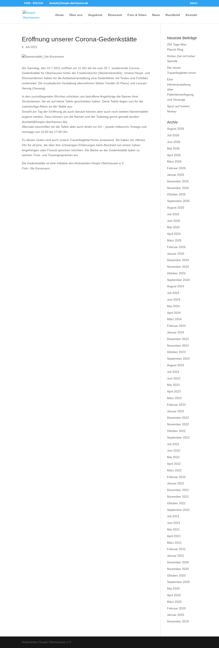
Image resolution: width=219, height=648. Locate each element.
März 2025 (174, 240)
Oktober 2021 (176, 503)
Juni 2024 (173, 299)
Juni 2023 (173, 378)
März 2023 (174, 398)
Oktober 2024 (176, 273)
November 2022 (178, 424)
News (156, 15)
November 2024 (178, 266)
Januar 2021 (175, 555)
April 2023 (174, 391)
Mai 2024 (173, 306)
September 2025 (178, 201)
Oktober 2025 (176, 194)
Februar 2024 (176, 325)
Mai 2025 (173, 227)
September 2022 (178, 437)
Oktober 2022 (176, 431)
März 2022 (174, 470)
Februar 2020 (176, 608)
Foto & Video (136, 15)
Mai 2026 (173, 148)
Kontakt (191, 15)
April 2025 (174, 233)
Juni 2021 (173, 523)
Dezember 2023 (178, 339)
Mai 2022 (173, 457)
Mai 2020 (173, 588)
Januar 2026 (175, 174)
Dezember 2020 (178, 562)
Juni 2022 (173, 450)
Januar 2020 (175, 614)
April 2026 (174, 155)
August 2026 (175, 128)
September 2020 (178, 582)
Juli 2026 (173, 135)
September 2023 (178, 358)
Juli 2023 (173, 371)
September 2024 (178, 280)
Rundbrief (173, 15)
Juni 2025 (173, 220)
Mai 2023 (173, 384)
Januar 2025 (175, 253)
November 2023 (178, 345)
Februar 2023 (176, 404)
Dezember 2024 (178, 260)
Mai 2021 (173, 529)
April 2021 (174, 536)
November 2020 (178, 569)
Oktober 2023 (176, 352)
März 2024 (174, 319)
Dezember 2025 (178, 181)
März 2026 (174, 161)
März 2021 (174, 542)
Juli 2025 (173, 214)
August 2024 (175, 286)
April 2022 (174, 463)
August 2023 (175, 365)
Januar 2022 (175, 483)
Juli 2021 (173, 516)
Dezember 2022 (178, 417)
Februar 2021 (176, 549)
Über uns (76, 15)
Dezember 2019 (178, 621)
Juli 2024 (173, 293)
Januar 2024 (175, 332)
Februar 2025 (176, 247)
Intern (193, 3)
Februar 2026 (176, 168)
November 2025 (178, 188)
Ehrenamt (115, 15)
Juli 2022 (173, 444)
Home (59, 15)
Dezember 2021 (178, 490)
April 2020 (174, 595)
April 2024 (174, 312)
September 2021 (178, 509)
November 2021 (178, 496)
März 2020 (174, 601)
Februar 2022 (176, 477)
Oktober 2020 (176, 575)
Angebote (95, 15)
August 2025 (175, 207)
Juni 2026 (173, 142)
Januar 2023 (175, 411)
